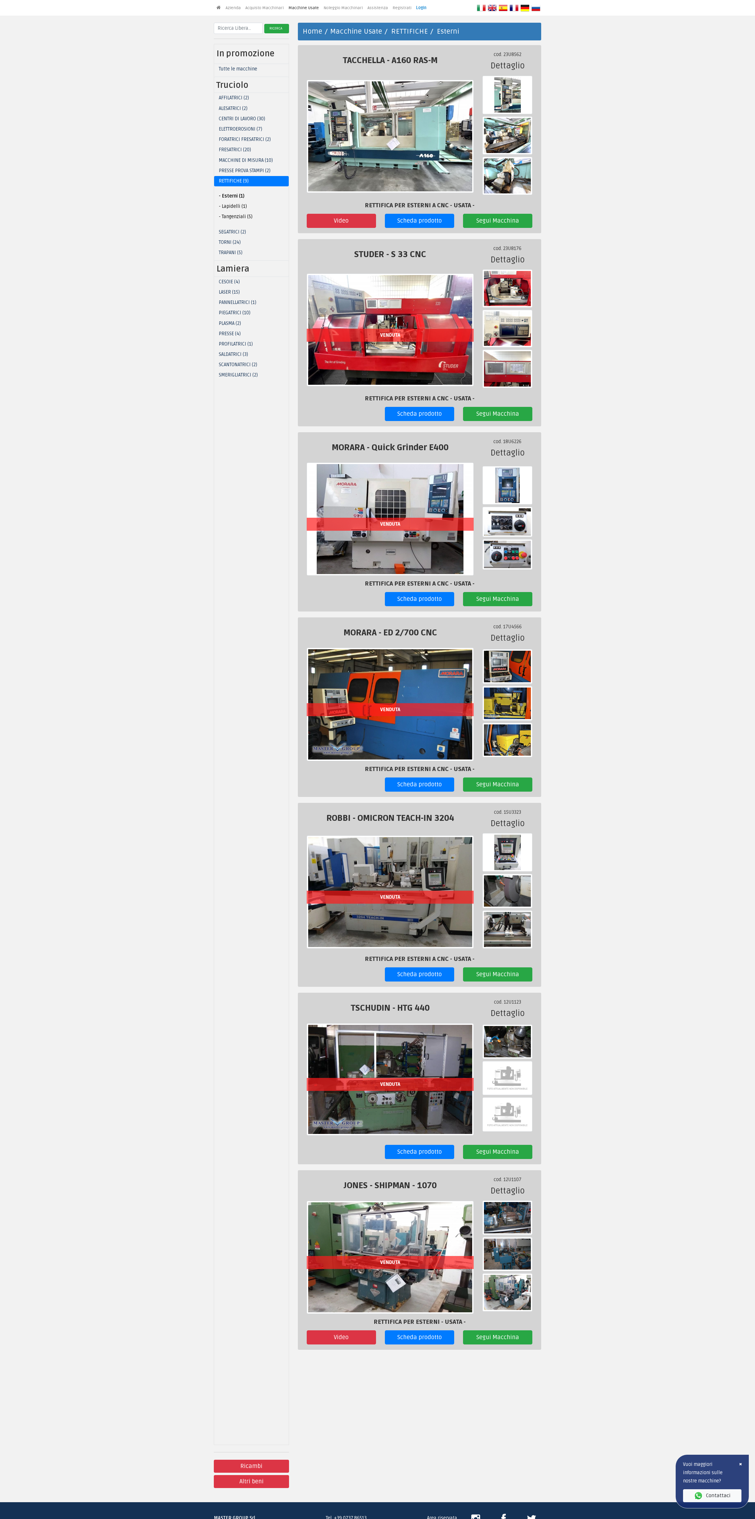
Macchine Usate (303, 7)
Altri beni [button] (251, 1481)
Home (312, 31)
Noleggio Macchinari (343, 7)
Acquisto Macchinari (264, 7)
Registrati (402, 7)
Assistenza (377, 7)
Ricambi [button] (251, 1466)
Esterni (448, 31)
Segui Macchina (497, 220)
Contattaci (718, 1495)
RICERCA (276, 28)
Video (341, 220)
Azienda (233, 7)
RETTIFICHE (409, 31)
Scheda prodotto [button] (419, 220)
